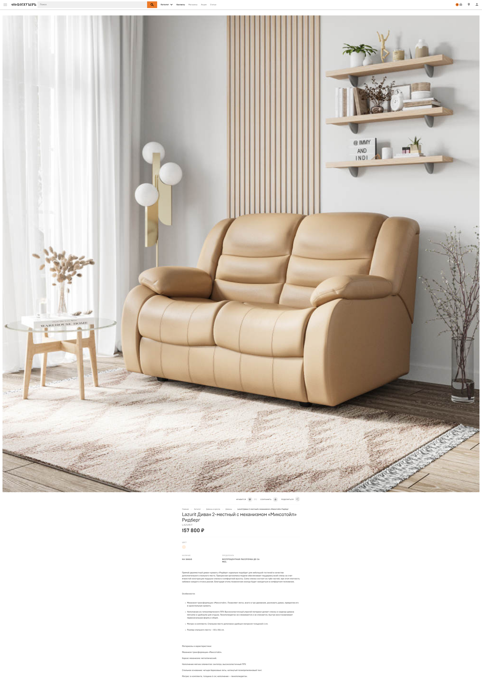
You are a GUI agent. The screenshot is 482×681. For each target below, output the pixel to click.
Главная (185, 509)
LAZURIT (187, 525)
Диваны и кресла (213, 509)
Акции (204, 5)
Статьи (213, 5)
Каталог (197, 509)
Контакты (180, 5)
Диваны (228, 509)
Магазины (192, 5)
